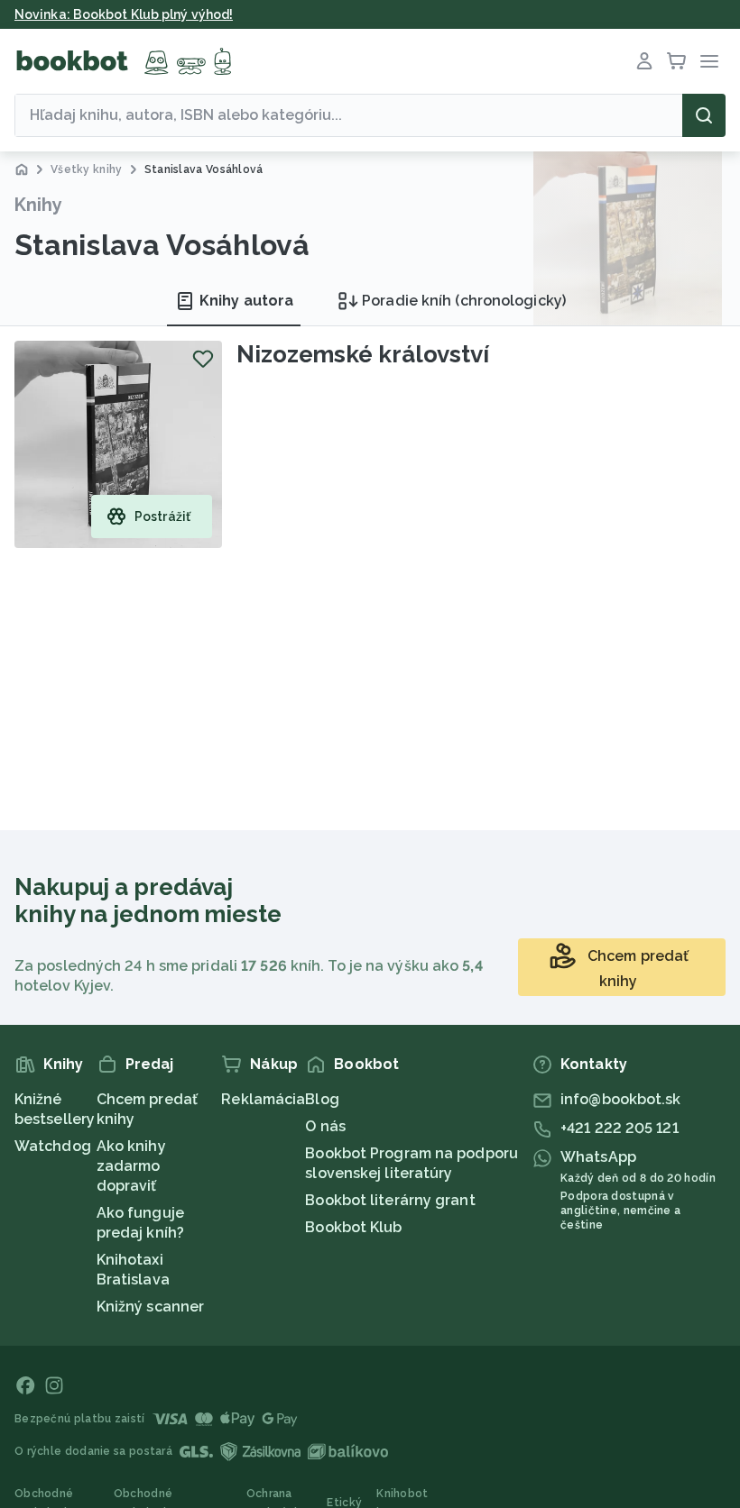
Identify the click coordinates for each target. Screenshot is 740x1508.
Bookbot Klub (353, 1227)
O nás (325, 1126)
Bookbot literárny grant (390, 1200)
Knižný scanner (150, 1306)
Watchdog (52, 1146)
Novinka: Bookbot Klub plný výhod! (123, 14)
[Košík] (677, 61)
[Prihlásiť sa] (644, 61)
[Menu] (709, 61)
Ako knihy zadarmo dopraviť (131, 1166)
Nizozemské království (362, 354)
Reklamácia (263, 1099)
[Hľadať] (704, 115)
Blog (321, 1099)
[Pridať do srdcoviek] (203, 359)
